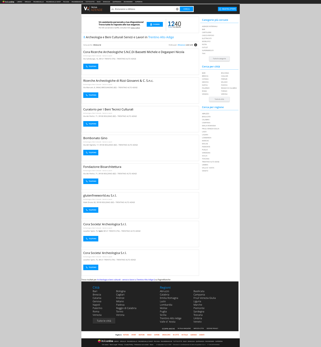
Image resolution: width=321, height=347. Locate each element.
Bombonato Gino (95, 138)
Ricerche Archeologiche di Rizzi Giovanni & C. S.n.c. (118, 80)
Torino (224, 91)
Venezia (205, 94)
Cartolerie (206, 32)
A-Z (188, 45)
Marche (197, 304)
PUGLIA (205, 150)
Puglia (163, 311)
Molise (163, 308)
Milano (224, 82)
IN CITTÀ (176, 335)
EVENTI (201, 335)
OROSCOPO (166, 335)
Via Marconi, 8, (89, 87)
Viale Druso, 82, (90, 202)
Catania (205, 79)
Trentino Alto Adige (170, 318)
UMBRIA (205, 165)
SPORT (133, 335)
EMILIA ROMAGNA (209, 125)
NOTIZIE (126, 335)
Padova (224, 85)
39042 (98, 87)
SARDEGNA (206, 153)
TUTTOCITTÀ (90, 2)
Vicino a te (97, 45)
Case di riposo (208, 35)
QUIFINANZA (117, 2)
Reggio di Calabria (229, 88)
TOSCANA (205, 159)
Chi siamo (105, 344)
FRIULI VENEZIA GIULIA (210, 128)
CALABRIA (205, 119)
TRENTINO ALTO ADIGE (126, 59)
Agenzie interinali (210, 26)
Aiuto (151, 344)
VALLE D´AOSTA (208, 168)
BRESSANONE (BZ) (109, 87)
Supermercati (208, 50)
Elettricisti (207, 38)
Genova (205, 82)
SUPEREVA (138, 2)
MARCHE (205, 141)
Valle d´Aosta (167, 321)
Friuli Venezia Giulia (204, 298)
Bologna (225, 73)
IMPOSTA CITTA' (199, 328)
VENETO (205, 171)
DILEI (98, 2)
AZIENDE (193, 335)
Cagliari (224, 76)
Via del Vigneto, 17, (91, 145)
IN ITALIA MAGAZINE (184, 328)
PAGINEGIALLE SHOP (53, 2)
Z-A (191, 45)
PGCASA (66, 2)
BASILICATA (206, 116)
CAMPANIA (206, 122)
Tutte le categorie (219, 58)
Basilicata (198, 291)
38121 (101, 59)
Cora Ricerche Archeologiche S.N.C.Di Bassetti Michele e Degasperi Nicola (133, 52)
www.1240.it (135, 28)
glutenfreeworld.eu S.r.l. (100, 195)
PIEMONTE (206, 147)
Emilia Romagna (169, 298)
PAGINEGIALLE (38, 2)
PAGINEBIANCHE (77, 2)
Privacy (120, 344)
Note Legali (113, 344)
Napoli (205, 85)
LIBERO (19, 2)
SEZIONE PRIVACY (212, 328)
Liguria (197, 301)
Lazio (163, 301)
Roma (204, 91)
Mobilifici (206, 41)
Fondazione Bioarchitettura (102, 167)
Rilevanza (181, 45)
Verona (224, 94)
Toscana (198, 315)
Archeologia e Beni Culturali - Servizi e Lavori (97, 56)
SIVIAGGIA (106, 2)
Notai (204, 44)
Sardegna (198, 311)
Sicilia (163, 315)
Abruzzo (164, 291)
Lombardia (166, 304)
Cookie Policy (128, 344)
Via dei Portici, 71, (90, 116)
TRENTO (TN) (110, 59)
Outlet (205, 47)
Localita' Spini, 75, (91, 231)
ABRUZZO (205, 113)
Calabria (164, 294)
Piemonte (199, 308)
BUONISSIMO (128, 2)
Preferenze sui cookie (141, 344)
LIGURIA (205, 135)
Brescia (205, 76)
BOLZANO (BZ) (110, 116)
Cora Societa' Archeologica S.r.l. (105, 224)
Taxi (203, 53)
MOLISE (205, 144)
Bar (203, 29)
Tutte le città (219, 99)
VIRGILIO (28, 2)
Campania (199, 294)
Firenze (224, 79)
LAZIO (204, 132)
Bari (204, 73)
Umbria (197, 318)
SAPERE (156, 335)
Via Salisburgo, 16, (91, 59)
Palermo (206, 88)
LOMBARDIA (206, 138)
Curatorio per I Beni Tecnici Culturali (108, 109)
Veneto (197, 321)
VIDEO (149, 335)
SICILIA (204, 156)
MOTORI (141, 335)
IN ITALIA (185, 335)
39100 (100, 116)
